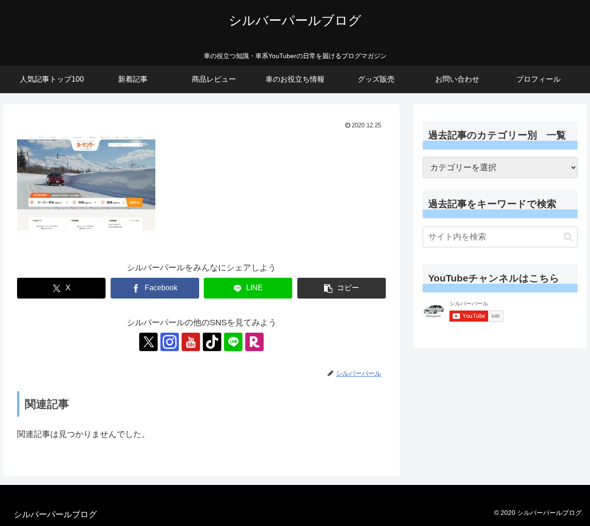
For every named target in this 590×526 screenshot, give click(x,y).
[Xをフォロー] (148, 342)
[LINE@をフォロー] (233, 342)
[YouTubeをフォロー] (191, 342)
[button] (341, 288)
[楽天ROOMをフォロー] (254, 342)
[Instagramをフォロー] (169, 342)
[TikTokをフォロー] (212, 342)
